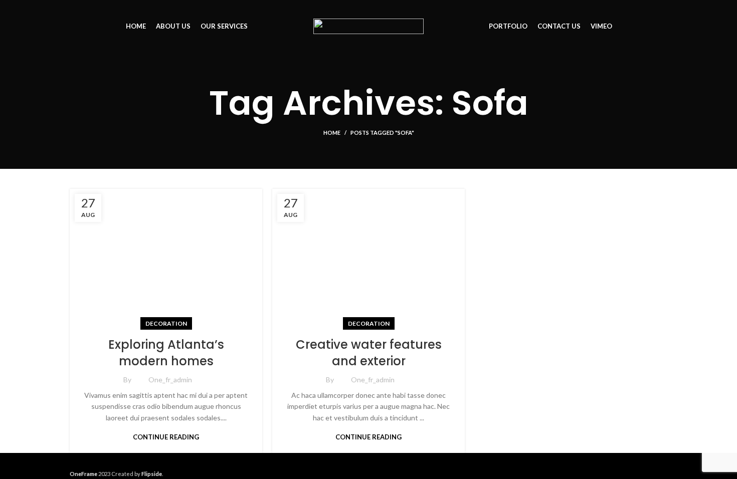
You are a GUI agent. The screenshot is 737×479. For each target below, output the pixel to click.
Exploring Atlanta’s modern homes (166, 353)
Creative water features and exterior (369, 353)
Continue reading (166, 437)
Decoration (166, 323)
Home (331, 132)
